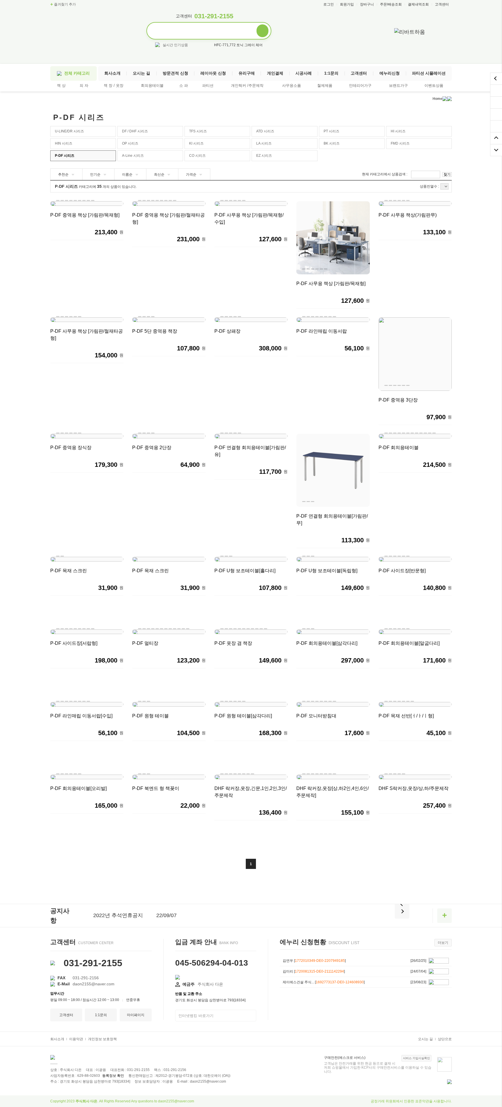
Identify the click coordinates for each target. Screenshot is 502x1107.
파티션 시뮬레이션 (429, 73)
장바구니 (367, 4)
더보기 (443, 943)
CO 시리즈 (197, 156)
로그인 (328, 4)
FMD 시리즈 (400, 143)
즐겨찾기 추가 (63, 4)
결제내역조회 (418, 4)
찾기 (447, 174)
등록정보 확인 (113, 1076)
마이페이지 (135, 1015)
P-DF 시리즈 (64, 156)
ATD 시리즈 (265, 131)
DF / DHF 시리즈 (135, 131)
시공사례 (303, 73)
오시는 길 (141, 73)
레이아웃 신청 (213, 73)
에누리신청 (389, 73)
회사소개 (112, 73)
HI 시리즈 (398, 131)
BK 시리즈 (332, 143)
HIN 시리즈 (63, 143)
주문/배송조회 (391, 4)
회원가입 (347, 4)
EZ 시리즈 (264, 156)
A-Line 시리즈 (133, 156)
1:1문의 (331, 73)
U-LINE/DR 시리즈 (69, 131)
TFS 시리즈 (198, 131)
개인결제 (275, 73)
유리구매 (247, 73)
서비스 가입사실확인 (416, 1058)
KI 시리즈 (196, 143)
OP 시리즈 (130, 143)
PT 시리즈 (331, 131)
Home (437, 99)
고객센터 (442, 4)
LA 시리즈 (264, 143)
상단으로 (445, 1039)
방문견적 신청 (175, 73)
